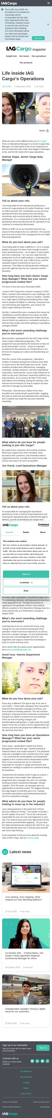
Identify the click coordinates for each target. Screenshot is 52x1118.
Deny (26, 591)
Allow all (26, 574)
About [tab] (42, 532)
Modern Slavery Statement (12, 1107)
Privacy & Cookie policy (41, 1102)
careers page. (33, 838)
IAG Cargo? (41, 141)
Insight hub (11, 56)
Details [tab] (26, 532)
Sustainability (44, 1107)
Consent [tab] (9, 532)
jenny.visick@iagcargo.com (19, 650)
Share (42, 130)
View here (38, 38)
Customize (24, 582)
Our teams (24, 56)
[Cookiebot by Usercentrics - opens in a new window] (38, 525)
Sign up (42, 1048)
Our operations (39, 56)
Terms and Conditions (10, 1102)
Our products (26, 63)
